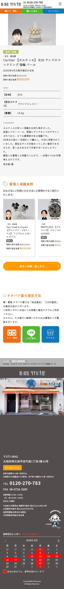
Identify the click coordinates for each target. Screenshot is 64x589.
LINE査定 (33, 11)
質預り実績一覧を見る (32, 266)
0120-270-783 (25, 482)
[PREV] (6, 540)
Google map (12, 467)
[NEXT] (58, 540)
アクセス (55, 11)
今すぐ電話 (12, 11)
